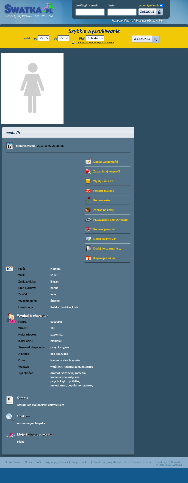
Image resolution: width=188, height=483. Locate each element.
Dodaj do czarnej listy (107, 248)
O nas (28, 462)
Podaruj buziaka (103, 190)
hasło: (111, 5)
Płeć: (82, 38)
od (35, 38)
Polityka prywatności (56, 462)
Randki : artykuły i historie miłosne (112, 462)
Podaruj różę (101, 200)
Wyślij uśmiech (103, 181)
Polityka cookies (81, 462)
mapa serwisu (143, 462)
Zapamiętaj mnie (148, 5)
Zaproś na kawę (103, 210)
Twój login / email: (87, 5)
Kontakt (175, 462)
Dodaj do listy (104, 239)
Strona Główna (13, 462)
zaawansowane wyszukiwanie (95, 42)
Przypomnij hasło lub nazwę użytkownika (137, 20)
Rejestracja (161, 462)
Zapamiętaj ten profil (106, 171)
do (55, 38)
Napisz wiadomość (105, 162)
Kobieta (55, 268)
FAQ (38, 462)
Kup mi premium (104, 258)
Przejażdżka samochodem (110, 219)
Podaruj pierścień (104, 229)
